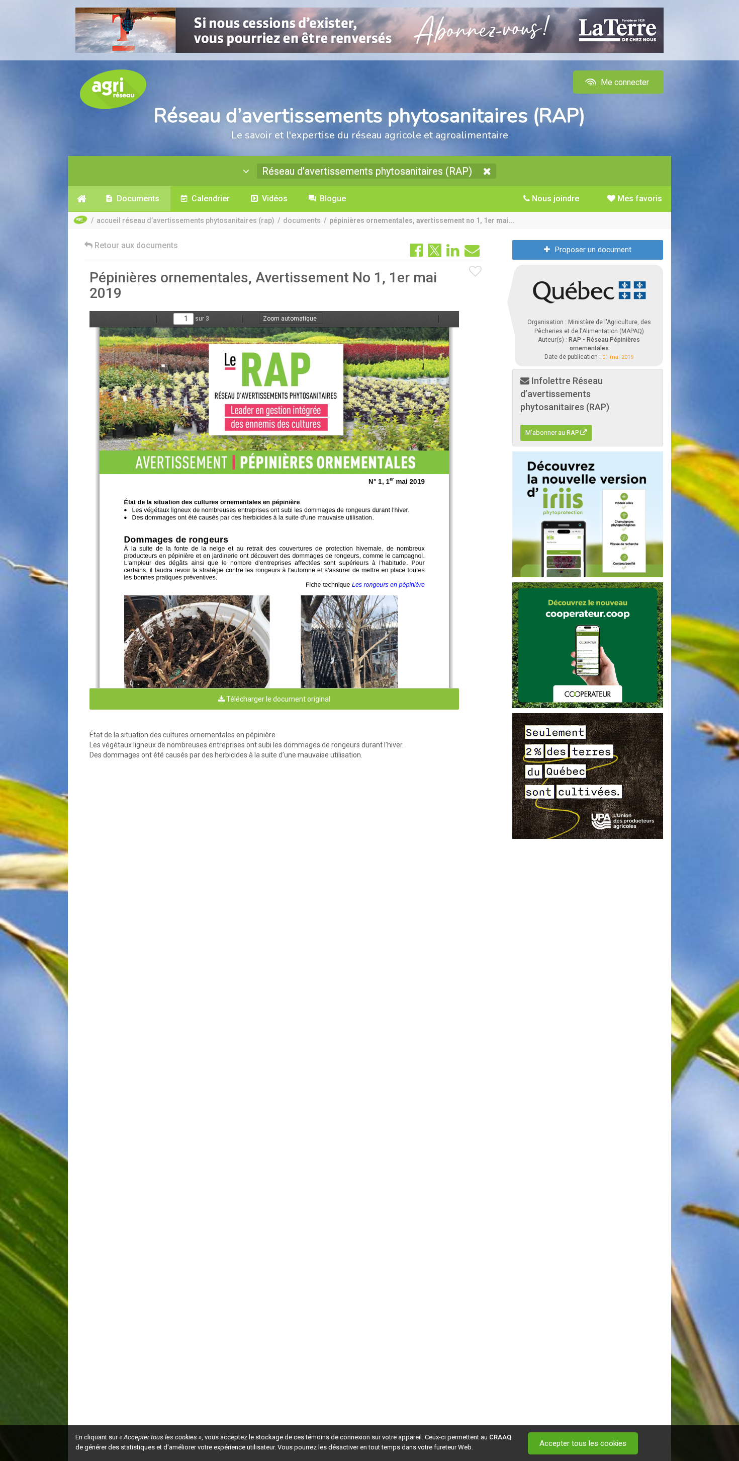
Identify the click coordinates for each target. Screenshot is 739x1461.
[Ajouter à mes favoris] (475, 271)
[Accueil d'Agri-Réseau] (113, 88)
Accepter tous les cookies (582, 1443)
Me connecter (624, 82)
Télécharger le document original (277, 699)
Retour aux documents (135, 245)
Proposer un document (593, 249)
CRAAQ (500, 1437)
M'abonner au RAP (552, 432)
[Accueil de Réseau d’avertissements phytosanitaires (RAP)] (82, 198)
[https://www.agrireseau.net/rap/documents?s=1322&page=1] (276, 400)
